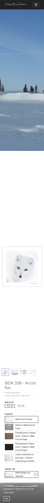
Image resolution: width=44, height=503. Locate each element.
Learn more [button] (9, 492)
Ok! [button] (6, 499)
